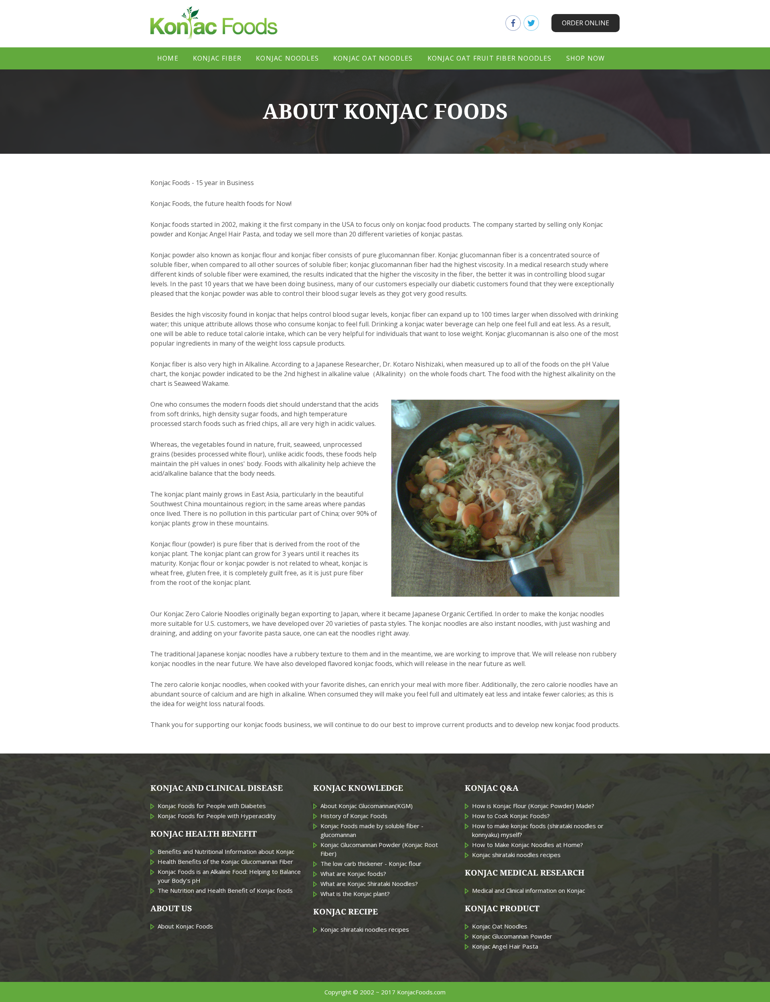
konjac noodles (287, 58)
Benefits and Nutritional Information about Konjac (226, 851)
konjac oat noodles (373, 58)
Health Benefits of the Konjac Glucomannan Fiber (225, 861)
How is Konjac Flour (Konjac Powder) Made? (533, 806)
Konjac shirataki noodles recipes (364, 929)
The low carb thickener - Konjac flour (370, 863)
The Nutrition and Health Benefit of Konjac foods (225, 890)
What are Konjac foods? (353, 874)
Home (167, 58)
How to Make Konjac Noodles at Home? (527, 845)
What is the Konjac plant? (355, 894)
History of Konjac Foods (353, 816)
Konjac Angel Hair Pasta (505, 946)
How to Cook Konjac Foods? (511, 816)
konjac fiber (217, 58)
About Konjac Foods (185, 926)
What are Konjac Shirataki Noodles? (369, 884)
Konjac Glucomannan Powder (512, 936)
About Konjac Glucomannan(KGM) (366, 806)
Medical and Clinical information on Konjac (528, 890)
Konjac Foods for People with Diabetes (212, 806)
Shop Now (585, 58)
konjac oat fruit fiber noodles (490, 58)
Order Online (585, 22)
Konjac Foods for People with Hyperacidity (217, 816)
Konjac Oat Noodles (499, 926)
